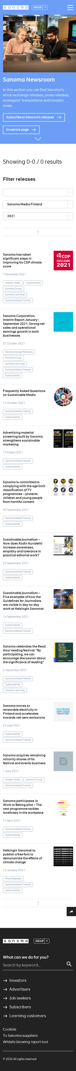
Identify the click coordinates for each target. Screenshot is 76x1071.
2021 (11, 216)
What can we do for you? (26, 957)
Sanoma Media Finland (25, 204)
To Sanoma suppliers (20, 1035)
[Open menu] (69, 8)
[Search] (69, 964)
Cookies (9, 1029)
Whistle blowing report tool (25, 1042)
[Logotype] (16, 941)
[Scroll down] (38, 138)
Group (38, 7)
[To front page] (16, 7)
